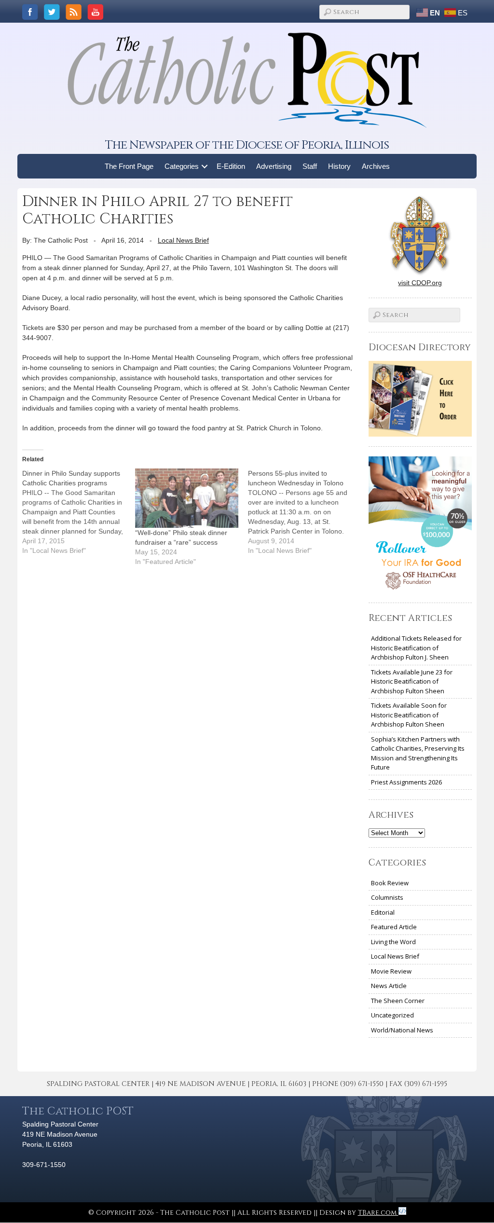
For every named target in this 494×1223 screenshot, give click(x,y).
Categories (182, 166)
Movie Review (391, 971)
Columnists (387, 897)
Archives (376, 166)
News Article (389, 985)
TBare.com (378, 1212)
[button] (205, 166)
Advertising (273, 166)
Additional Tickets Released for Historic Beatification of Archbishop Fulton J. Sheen (416, 647)
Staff (309, 166)
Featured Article (394, 926)
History (339, 166)
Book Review (390, 883)
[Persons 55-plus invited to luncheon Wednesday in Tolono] (304, 511)
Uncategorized (392, 1015)
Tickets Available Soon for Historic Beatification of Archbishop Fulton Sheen (409, 714)
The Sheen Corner (398, 1000)
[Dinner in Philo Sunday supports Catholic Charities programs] (78, 511)
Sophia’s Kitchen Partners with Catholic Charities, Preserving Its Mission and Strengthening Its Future (418, 753)
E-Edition (231, 166)
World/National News (402, 1030)
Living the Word (393, 941)
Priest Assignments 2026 (406, 782)
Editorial (383, 912)
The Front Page (129, 166)
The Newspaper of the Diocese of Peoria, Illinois (247, 145)
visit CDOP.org (420, 283)
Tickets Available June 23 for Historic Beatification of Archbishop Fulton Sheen (412, 681)
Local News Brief (183, 240)
